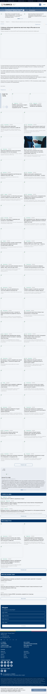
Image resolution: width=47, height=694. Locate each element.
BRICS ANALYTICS (28, 645)
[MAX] (11, 665)
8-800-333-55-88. (18, 681)
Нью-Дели (6, 615)
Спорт (25, 654)
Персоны (2, 657)
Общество (3, 651)
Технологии (3, 652)
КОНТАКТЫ (26, 646)
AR (16, 639)
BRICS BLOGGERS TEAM (6, 646)
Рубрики (3, 649)
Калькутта (6, 619)
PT (10, 639)
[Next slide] (6, 107)
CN (7, 639)
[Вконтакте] (2, 662)
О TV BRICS (3, 642)
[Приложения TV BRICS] (2, 671)
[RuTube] (2, 665)
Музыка (25, 656)
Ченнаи (5, 622)
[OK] (5, 662)
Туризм (2, 654)
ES (13, 639)
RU (1, 639)
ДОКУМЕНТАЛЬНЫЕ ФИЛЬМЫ (30, 643)
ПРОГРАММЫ (4, 643)
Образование (26, 652)
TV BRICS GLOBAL (5, 645)
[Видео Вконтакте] (8, 665)
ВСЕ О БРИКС (27, 642)
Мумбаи (6, 612)
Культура (3, 656)
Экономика (26, 651)
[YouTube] (8, 662)
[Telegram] (5, 665)
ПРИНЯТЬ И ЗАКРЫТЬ (39, 690)
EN (4, 639)
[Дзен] (11, 662)
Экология (26, 657)
